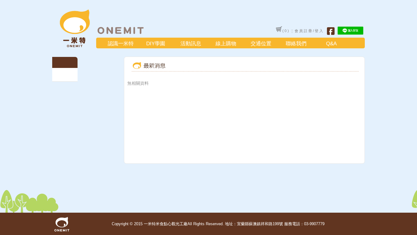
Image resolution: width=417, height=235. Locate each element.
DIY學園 (155, 44)
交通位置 (261, 44)
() (286, 31)
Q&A (331, 44)
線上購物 (226, 44)
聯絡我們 (296, 44)
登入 (319, 31)
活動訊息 (190, 44)
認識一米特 (121, 44)
